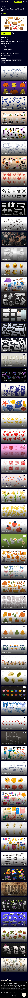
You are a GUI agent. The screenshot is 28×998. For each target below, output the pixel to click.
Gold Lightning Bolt (6, 834)
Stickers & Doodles (6, 60)
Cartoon (4, 62)
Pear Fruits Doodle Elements (7, 108)
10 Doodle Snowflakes (6, 199)
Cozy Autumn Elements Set (7, 592)
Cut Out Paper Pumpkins (7, 93)
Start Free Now (18, 1)
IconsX (4, 13)
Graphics (3, 6)
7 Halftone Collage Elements (7, 304)
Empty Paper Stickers (6, 259)
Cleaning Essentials (6, 970)
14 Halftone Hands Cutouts (7, 924)
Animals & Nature (17, 60)
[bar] (26, 1)
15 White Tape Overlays (6, 214)
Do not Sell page (11, 991)
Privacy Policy (9, 989)
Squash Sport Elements (6, 803)
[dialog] (14, 989)
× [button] (26, 982)
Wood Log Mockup (6, 894)
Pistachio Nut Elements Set (7, 682)
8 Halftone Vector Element (7, 909)
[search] (24, 1)
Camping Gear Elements (7, 289)
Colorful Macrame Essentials (8, 849)
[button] (14, 992)
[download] (25, 78)
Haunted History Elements (7, 244)
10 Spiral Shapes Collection (7, 380)
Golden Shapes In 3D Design (7, 274)
